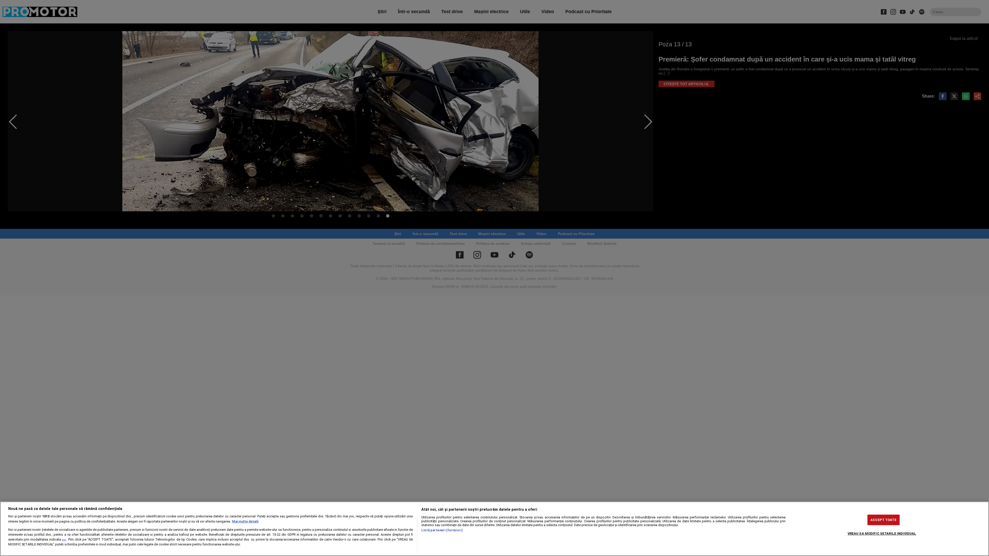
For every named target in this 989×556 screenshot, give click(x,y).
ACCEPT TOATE (884, 520)
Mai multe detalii (245, 521)
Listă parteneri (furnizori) (442, 530)
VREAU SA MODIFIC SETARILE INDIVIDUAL (882, 533)
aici (64, 539)
